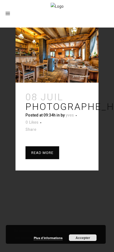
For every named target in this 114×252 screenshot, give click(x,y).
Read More (42, 153)
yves (70, 115)
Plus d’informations (48, 238)
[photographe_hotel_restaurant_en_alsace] (57, 55)
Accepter (83, 237)
